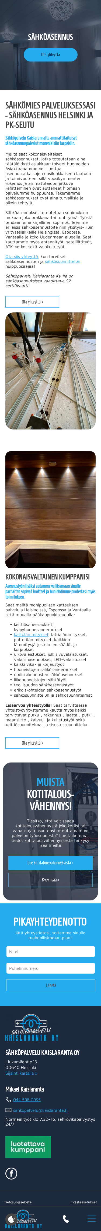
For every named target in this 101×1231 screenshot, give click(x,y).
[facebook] (11, 1174)
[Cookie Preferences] (11, 1219)
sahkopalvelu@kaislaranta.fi (40, 1110)
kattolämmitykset (31, 634)
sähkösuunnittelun (62, 261)
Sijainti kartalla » (21, 1073)
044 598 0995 (27, 1099)
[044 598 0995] (66, 1219)
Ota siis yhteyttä (21, 256)
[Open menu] (92, 1219)
